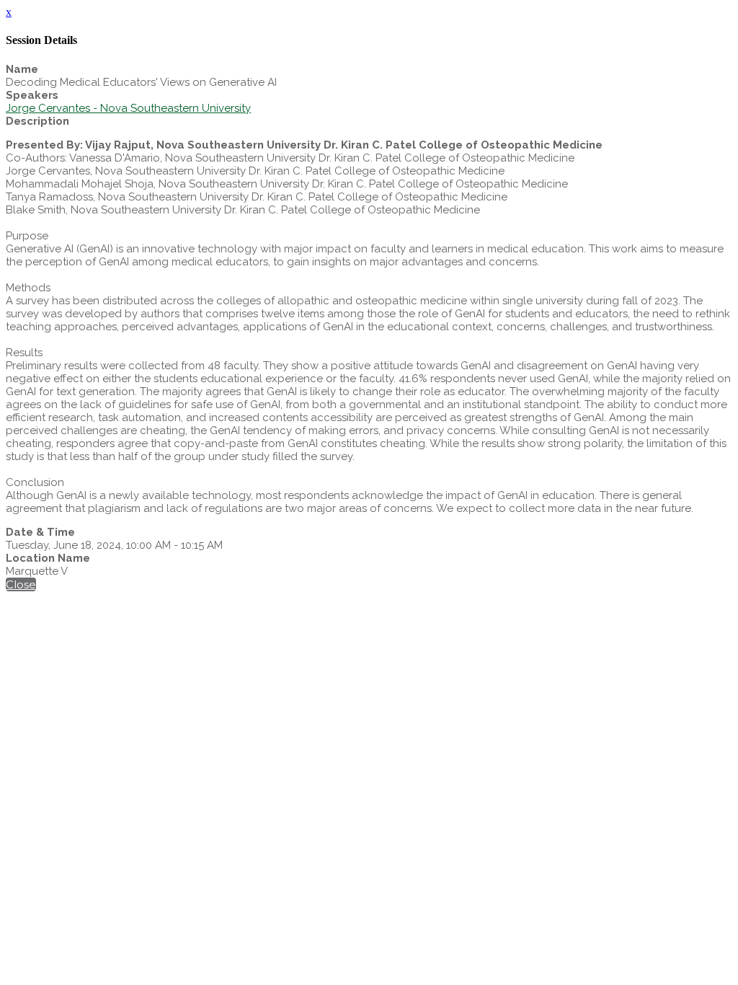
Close (21, 584)
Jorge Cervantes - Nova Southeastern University (128, 108)
